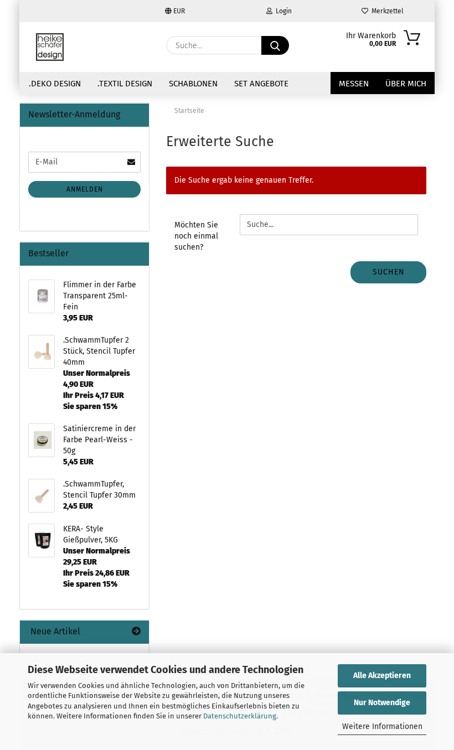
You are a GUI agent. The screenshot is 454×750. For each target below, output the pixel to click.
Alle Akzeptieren (382, 675)
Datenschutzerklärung (239, 716)
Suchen (389, 272)
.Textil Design (124, 84)
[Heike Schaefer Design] (50, 47)
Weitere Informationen (382, 726)
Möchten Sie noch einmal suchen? (196, 236)
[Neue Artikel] (136, 631)
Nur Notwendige (382, 702)
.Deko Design (55, 84)
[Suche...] (275, 45)
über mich (405, 84)
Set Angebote (261, 84)
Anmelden (84, 189)
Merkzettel (386, 11)
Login (282, 11)
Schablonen (193, 84)
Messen (354, 84)
